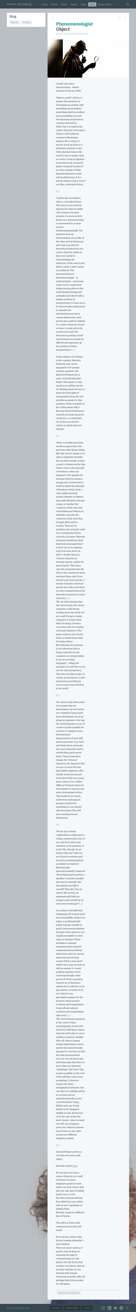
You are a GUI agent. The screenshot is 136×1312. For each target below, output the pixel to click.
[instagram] (103, 1308)
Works (54, 4)
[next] (125, 17)
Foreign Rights (72, 1308)
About (64, 4)
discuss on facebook (68, 1293)
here (75, 1166)
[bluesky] (115, 1307)
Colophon (56, 1308)
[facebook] (121, 1308)
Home (45, 4)
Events (74, 4)
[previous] (119, 17)
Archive (26, 22)
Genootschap (104, 4)
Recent (14, 22)
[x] (127, 1308)
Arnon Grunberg (19, 4)
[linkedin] (109, 1308)
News (83, 4)
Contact (87, 1308)
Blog (92, 4)
